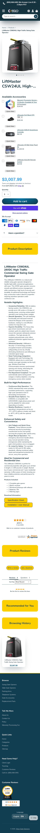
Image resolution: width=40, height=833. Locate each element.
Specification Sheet (16, 500)
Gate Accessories (8, 698)
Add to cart (20, 201)
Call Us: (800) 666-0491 (10, 773)
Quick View (10, 111)
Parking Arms (7, 691)
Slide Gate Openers (9, 688)
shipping (12, 183)
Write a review (13, 568)
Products (11, 27)
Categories (6, 742)
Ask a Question (26, 568)
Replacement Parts (8, 701)
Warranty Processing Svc (11, 725)
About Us (5, 715)
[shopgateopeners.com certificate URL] (27, 538)
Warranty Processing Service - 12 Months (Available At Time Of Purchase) (27, 102)
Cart (36, 11)
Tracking (5, 766)
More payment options (20, 213)
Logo (13, 11)
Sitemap (5, 749)
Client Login (6, 763)
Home (4, 27)
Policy (4, 722)
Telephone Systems (9, 694)
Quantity (5, 189)
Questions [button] (24, 578)
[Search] (36, 16)
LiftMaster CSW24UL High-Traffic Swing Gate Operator (13, 651)
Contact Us (6, 718)
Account (32, 11)
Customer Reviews (8, 769)
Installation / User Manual (18, 505)
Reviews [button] (12, 578)
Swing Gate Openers (9, 684)
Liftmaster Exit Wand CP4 (25, 115)
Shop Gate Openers (23, 829)
